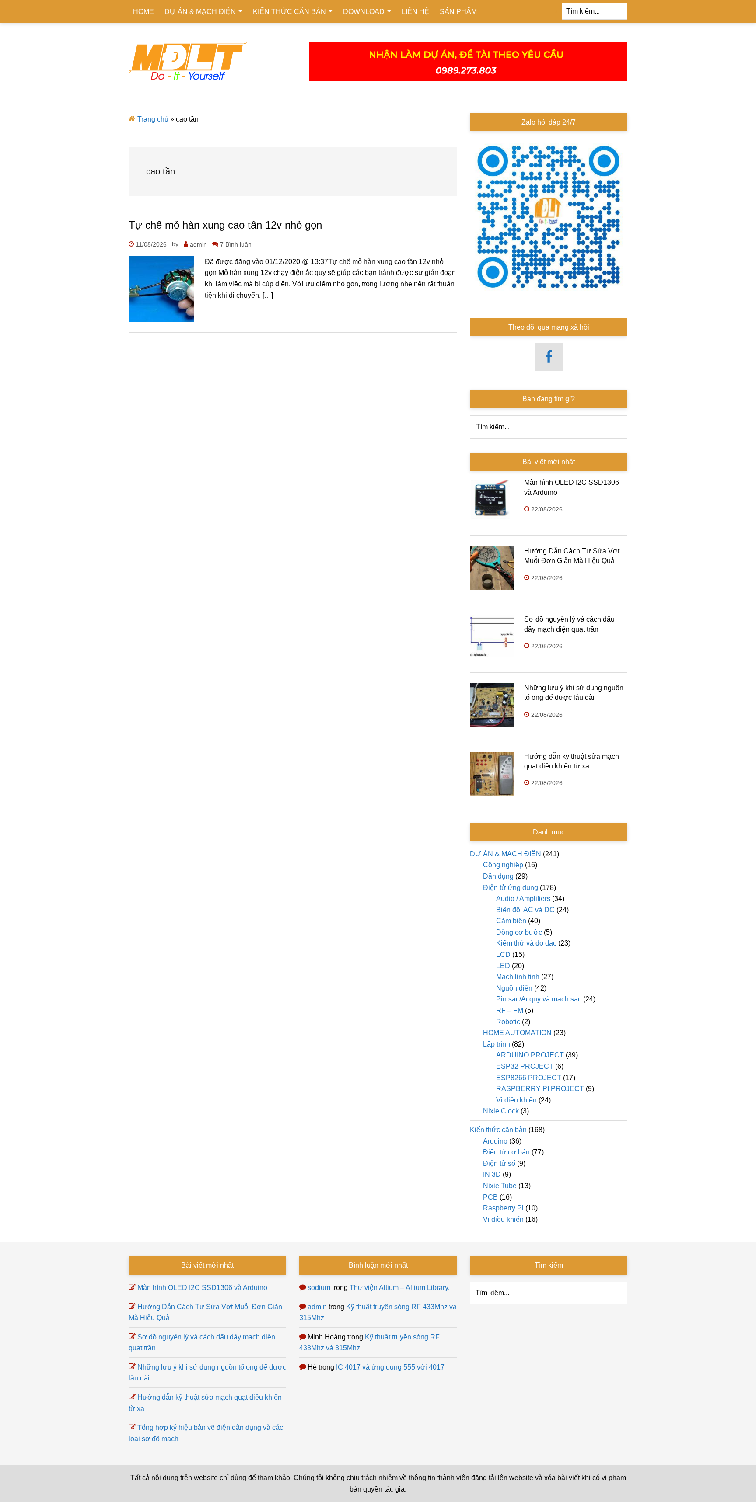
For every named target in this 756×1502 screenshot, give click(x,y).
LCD (503, 954)
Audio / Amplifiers (523, 898)
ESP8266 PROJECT (528, 1077)
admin (317, 1307)
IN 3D (492, 1174)
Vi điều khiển (516, 1100)
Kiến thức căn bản (498, 1129)
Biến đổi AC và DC (525, 910)
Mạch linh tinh (517, 976)
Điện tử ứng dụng (510, 887)
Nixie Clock (501, 1111)
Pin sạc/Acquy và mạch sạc (538, 999)
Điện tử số (499, 1163)
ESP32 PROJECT (524, 1066)
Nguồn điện (514, 988)
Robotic (508, 1022)
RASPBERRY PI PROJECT (540, 1088)
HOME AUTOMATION (517, 1032)
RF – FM (509, 1010)
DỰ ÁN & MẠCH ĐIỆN (505, 854)
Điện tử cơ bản (506, 1152)
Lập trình (496, 1044)
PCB (490, 1197)
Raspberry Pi (503, 1208)
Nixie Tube (500, 1185)
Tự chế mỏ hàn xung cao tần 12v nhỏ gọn (225, 225)
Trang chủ (152, 119)
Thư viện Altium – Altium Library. (400, 1287)
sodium (319, 1287)
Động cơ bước (519, 932)
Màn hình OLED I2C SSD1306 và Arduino (202, 1287)
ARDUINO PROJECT (530, 1055)
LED (503, 966)
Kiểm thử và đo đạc (526, 943)
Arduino (495, 1141)
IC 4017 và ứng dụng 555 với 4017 (390, 1367)
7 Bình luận (236, 244)
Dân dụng (498, 876)
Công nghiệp (503, 865)
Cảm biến (511, 921)
